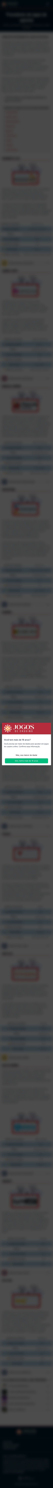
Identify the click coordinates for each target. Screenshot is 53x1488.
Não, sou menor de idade (26, 755)
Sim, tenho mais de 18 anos (26, 761)
